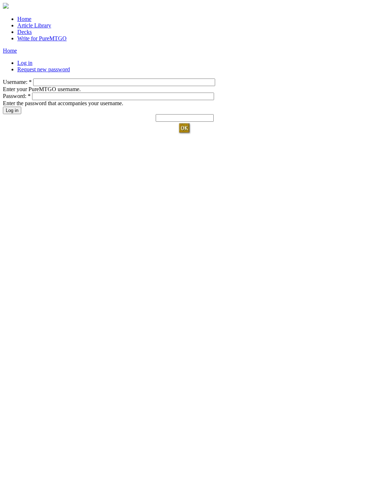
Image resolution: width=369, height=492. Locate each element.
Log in (24, 63)
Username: (17, 82)
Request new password (43, 69)
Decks (24, 32)
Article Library (34, 25)
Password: (17, 96)
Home (24, 19)
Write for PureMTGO (42, 38)
